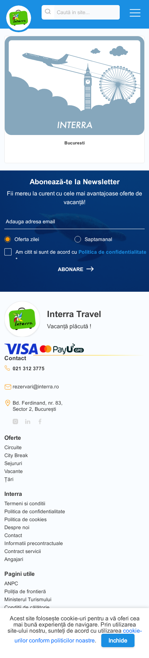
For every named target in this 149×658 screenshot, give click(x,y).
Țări (8, 479)
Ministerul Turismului (27, 599)
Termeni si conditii (24, 503)
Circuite (13, 447)
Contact (13, 535)
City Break (16, 455)
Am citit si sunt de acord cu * (81, 255)
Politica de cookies (25, 519)
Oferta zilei (26, 239)
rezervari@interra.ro (36, 386)
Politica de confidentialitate (112, 252)
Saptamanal (97, 239)
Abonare (71, 269)
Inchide (117, 640)
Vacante (13, 471)
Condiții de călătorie (27, 607)
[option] (74, 85)
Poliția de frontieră (25, 591)
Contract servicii (22, 551)
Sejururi (13, 463)
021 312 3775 (28, 368)
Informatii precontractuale (33, 543)
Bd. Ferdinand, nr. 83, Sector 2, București (38, 406)
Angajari (13, 559)
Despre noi (16, 527)
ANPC (11, 583)
